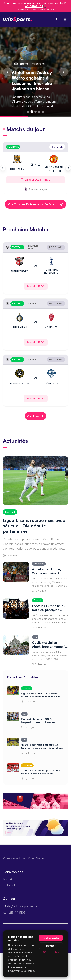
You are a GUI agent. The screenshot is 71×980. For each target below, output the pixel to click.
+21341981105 (34, 6)
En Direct (9, 885)
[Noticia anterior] (7, 72)
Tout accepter (50, 937)
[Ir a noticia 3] (35, 112)
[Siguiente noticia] (63, 72)
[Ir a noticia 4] (39, 112)
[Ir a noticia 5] (43, 112)
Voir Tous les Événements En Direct (32, 204)
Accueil (7, 879)
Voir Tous (33, 415)
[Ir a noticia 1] (28, 112)
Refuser (50, 945)
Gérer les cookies (51, 952)
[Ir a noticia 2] (32, 111)
